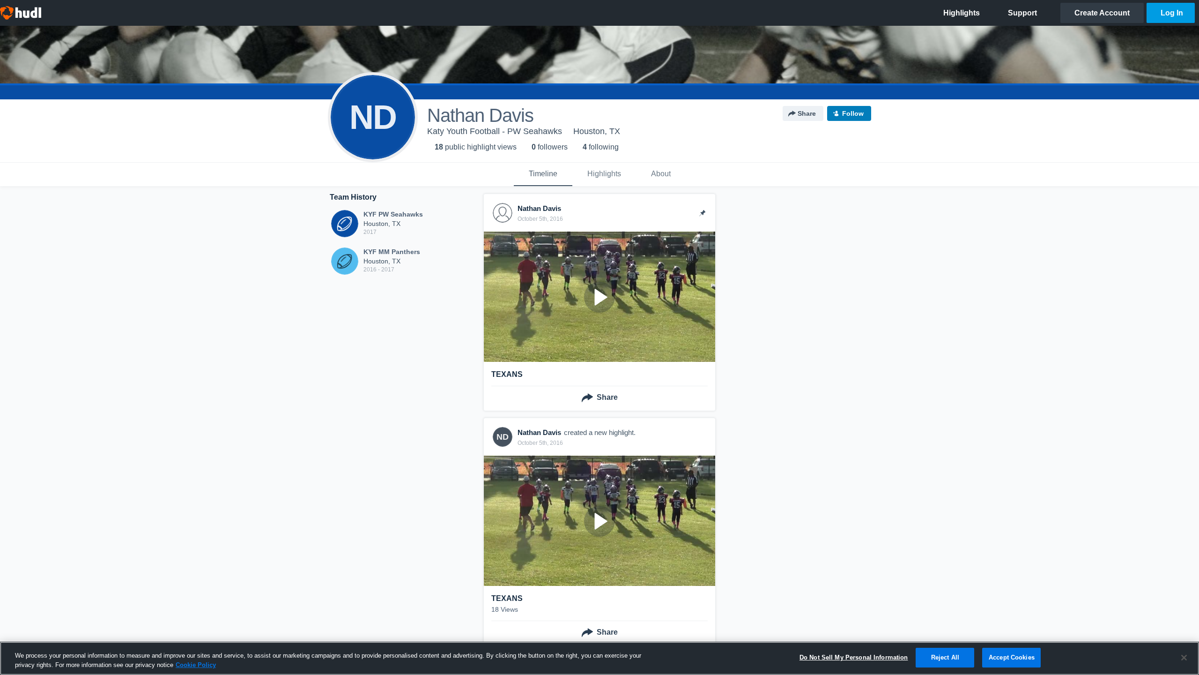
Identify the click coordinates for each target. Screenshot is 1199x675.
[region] (599, 658)
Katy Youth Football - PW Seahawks (494, 131)
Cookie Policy (196, 664)
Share (807, 113)
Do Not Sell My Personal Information (853, 657)
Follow (853, 113)
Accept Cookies (1012, 657)
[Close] (1184, 657)
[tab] (543, 174)
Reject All (945, 657)
